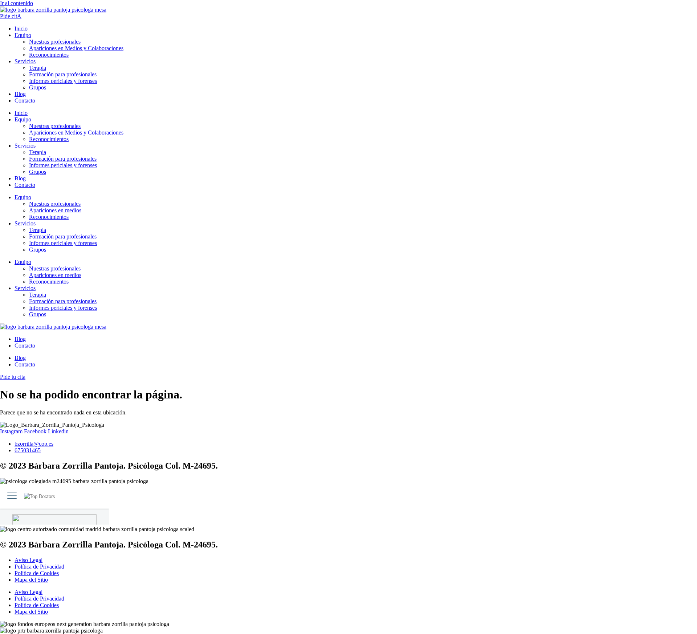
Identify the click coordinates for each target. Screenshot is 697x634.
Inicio (21, 28)
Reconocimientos (49, 55)
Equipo (23, 35)
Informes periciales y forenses (63, 81)
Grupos (37, 87)
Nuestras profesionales (55, 42)
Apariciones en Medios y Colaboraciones (76, 48)
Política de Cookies (37, 573)
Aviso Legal (28, 560)
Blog (20, 94)
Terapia (37, 68)
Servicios (25, 61)
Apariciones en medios (55, 210)
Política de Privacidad (39, 566)
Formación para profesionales (63, 74)
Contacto (25, 100)
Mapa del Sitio (31, 580)
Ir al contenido (16, 3)
